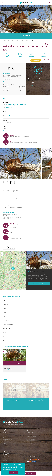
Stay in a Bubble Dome (31, 436)
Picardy (4, 440)
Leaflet (15, 289)
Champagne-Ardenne (7, 439)
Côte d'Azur (5, 437)
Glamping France (6, 457)
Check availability (30, 473)
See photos (26, 30)
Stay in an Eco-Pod (30, 437)
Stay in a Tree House (31, 434)
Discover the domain (39, 284)
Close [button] (13, 472)
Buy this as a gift (36, 60)
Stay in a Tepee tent (31, 442)
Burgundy (5, 436)
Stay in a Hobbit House (31, 439)
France (4, 40)
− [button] (1, 254)
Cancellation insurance (31, 456)
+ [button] (1, 253)
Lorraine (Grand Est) (11, 40)
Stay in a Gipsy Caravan (31, 440)
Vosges (18, 40)
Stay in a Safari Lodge (7, 462)
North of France (6, 460)
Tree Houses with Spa (7, 456)
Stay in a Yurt (29, 443)
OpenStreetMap (19, 289)
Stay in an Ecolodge (31, 445)
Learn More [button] (13, 469)
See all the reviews (33, 85)
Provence (5, 434)
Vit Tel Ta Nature (25, 40)
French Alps (5, 443)
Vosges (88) (32, 271)
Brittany (4, 445)
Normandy (5, 442)
